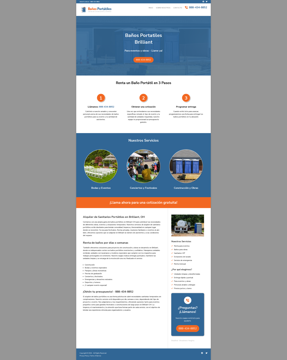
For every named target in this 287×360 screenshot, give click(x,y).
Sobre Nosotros (163, 8)
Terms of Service (95, 356)
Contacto (177, 8)
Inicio (151, 8)
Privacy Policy (84, 356)
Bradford (174, 340)
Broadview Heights (186, 340)
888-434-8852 (95, 2)
